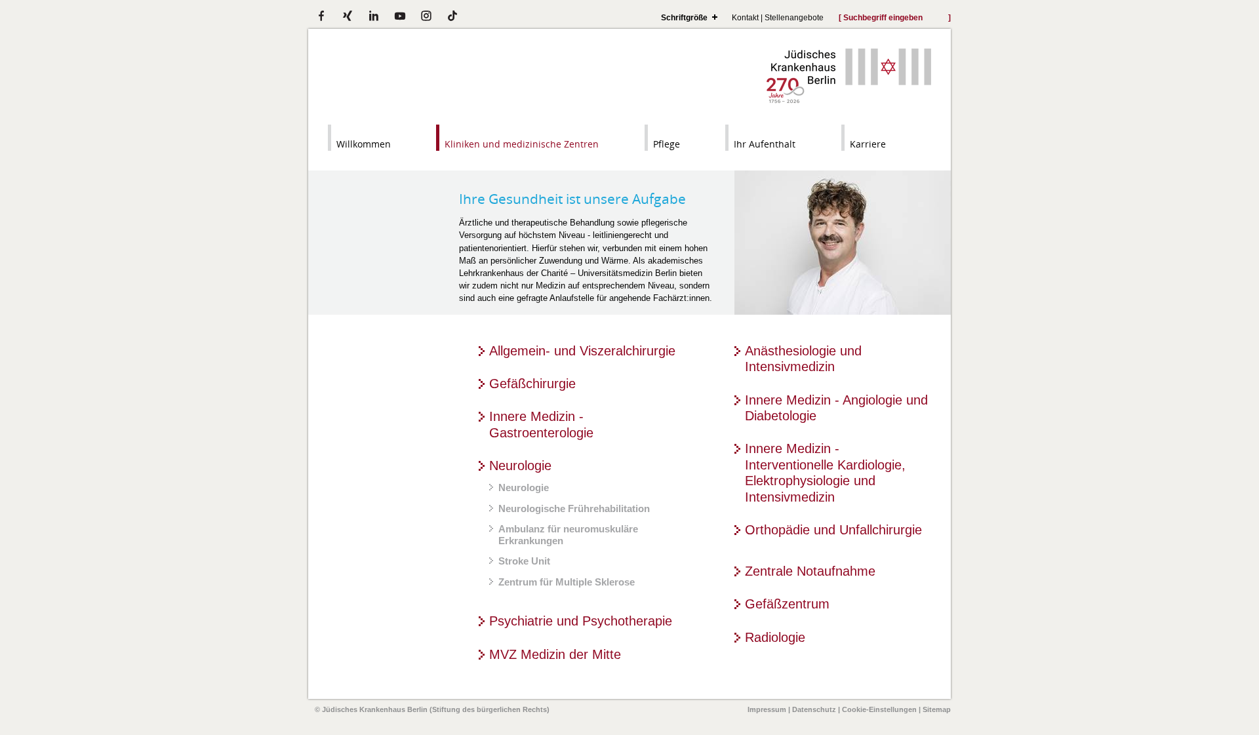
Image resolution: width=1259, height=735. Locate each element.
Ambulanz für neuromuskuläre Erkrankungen (568, 534)
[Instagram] (426, 15)
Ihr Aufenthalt (764, 144)
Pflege (666, 144)
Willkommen (363, 144)
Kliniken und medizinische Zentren (522, 144)
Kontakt (745, 17)
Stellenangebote (794, 17)
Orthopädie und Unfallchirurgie (833, 529)
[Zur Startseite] (849, 100)
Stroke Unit (524, 560)
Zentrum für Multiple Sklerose (566, 581)
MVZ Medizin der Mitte (555, 654)
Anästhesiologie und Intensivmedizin (803, 358)
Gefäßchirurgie (532, 383)
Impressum (767, 709)
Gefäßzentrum (787, 603)
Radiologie (775, 637)
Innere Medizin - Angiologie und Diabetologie (836, 408)
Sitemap (937, 709)
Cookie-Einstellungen (879, 709)
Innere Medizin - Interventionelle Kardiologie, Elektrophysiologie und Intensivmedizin (825, 472)
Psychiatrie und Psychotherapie (580, 620)
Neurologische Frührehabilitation (574, 508)
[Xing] (347, 15)
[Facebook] (321, 15)
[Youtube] (400, 15)
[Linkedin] (373, 15)
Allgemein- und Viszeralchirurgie (582, 350)
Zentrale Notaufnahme (810, 570)
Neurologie (520, 465)
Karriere (868, 144)
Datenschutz (814, 709)
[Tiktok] (452, 15)
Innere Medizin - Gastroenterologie (541, 424)
